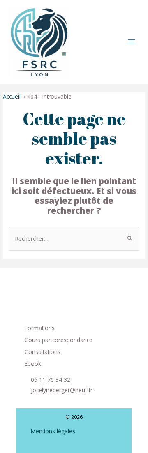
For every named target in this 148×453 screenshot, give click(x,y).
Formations (40, 328)
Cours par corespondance (58, 340)
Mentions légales (53, 431)
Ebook (33, 363)
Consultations (42, 352)
